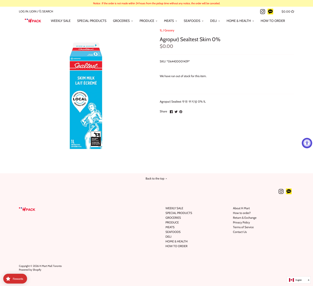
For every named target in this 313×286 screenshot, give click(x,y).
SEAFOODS (173, 232)
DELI (168, 236)
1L (161, 30)
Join (33, 11)
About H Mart (241, 208)
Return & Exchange (244, 218)
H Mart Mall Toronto (50, 266)
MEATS (170, 227)
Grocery (169, 30)
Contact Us (240, 232)
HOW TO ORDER (176, 246)
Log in (23, 11)
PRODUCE (172, 222)
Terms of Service (243, 227)
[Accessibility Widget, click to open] (307, 143)
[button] (299, 280)
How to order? (242, 213)
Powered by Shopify (30, 269)
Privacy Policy (241, 222)
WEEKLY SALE (174, 208)
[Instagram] (262, 11)
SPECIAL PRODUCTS (178, 213)
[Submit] (40, 12)
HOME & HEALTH (176, 241)
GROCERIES (173, 218)
